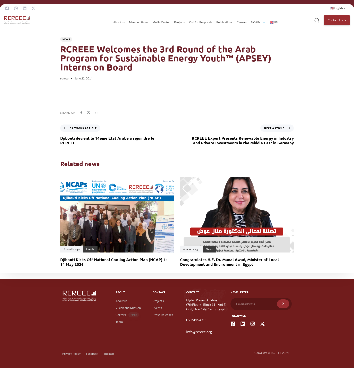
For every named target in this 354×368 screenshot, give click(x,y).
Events (157, 308)
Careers (242, 22)
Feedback (92, 353)
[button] (338, 8)
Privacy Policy (71, 353)
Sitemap (109, 353)
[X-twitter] (33, 8)
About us (119, 22)
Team (119, 322)
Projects (179, 22)
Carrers (126, 315)
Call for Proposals (200, 22)
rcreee (64, 78)
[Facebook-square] (7, 8)
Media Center (161, 22)
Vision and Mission (128, 308)
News (66, 39)
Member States (138, 22)
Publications (224, 22)
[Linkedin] (25, 8)
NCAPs (255, 22)
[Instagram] (16, 8)
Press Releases (163, 315)
